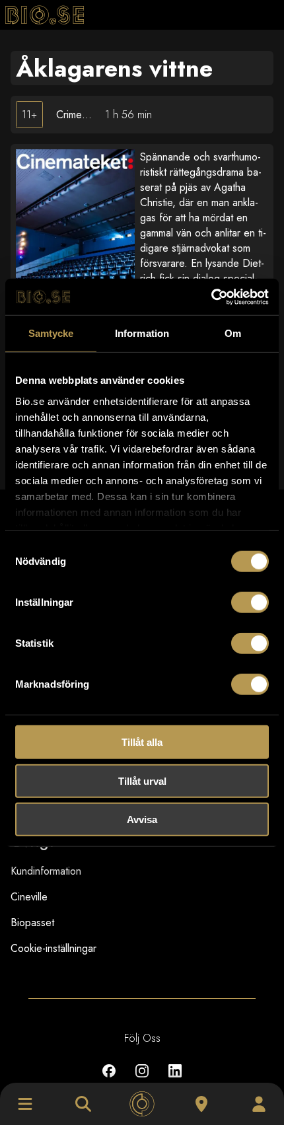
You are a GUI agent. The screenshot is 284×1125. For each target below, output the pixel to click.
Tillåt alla (142, 742)
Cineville (29, 896)
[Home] (142, 1104)
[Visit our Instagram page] (142, 1080)
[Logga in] (258, 1103)
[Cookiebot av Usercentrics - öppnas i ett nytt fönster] (211, 296)
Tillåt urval (142, 780)
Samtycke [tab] (51, 333)
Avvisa (142, 819)
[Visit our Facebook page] (109, 1080)
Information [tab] (142, 333)
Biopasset (32, 922)
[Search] (83, 1103)
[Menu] (25, 1103)
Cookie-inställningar (53, 948)
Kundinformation (46, 871)
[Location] (201, 1103)
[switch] (250, 602)
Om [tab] (233, 333)
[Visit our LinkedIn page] (175, 1080)
